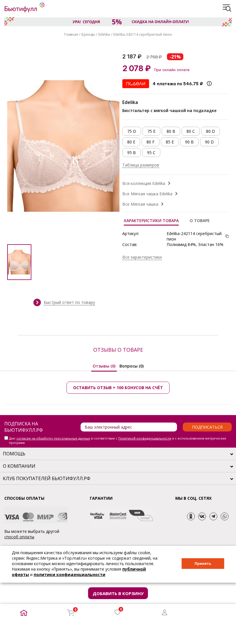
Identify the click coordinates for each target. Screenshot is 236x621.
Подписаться (207, 427)
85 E (170, 142)
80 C (190, 131)
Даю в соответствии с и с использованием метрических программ (117, 440)
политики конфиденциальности (69, 574)
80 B (171, 131)
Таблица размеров (140, 165)
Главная (71, 34)
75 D (131, 131)
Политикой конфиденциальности (144, 438)
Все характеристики (142, 257)
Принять (203, 563)
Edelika (104, 34)
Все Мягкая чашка (140, 204)
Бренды (88, 34)
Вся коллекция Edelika (143, 183)
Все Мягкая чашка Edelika (147, 193)
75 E (151, 131)
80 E (131, 142)
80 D (210, 131)
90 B (189, 142)
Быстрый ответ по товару (69, 302)
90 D (209, 142)
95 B (131, 152)
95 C (151, 152)
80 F (150, 142)
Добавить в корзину (118, 593)
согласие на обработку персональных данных (53, 438)
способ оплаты (19, 536)
